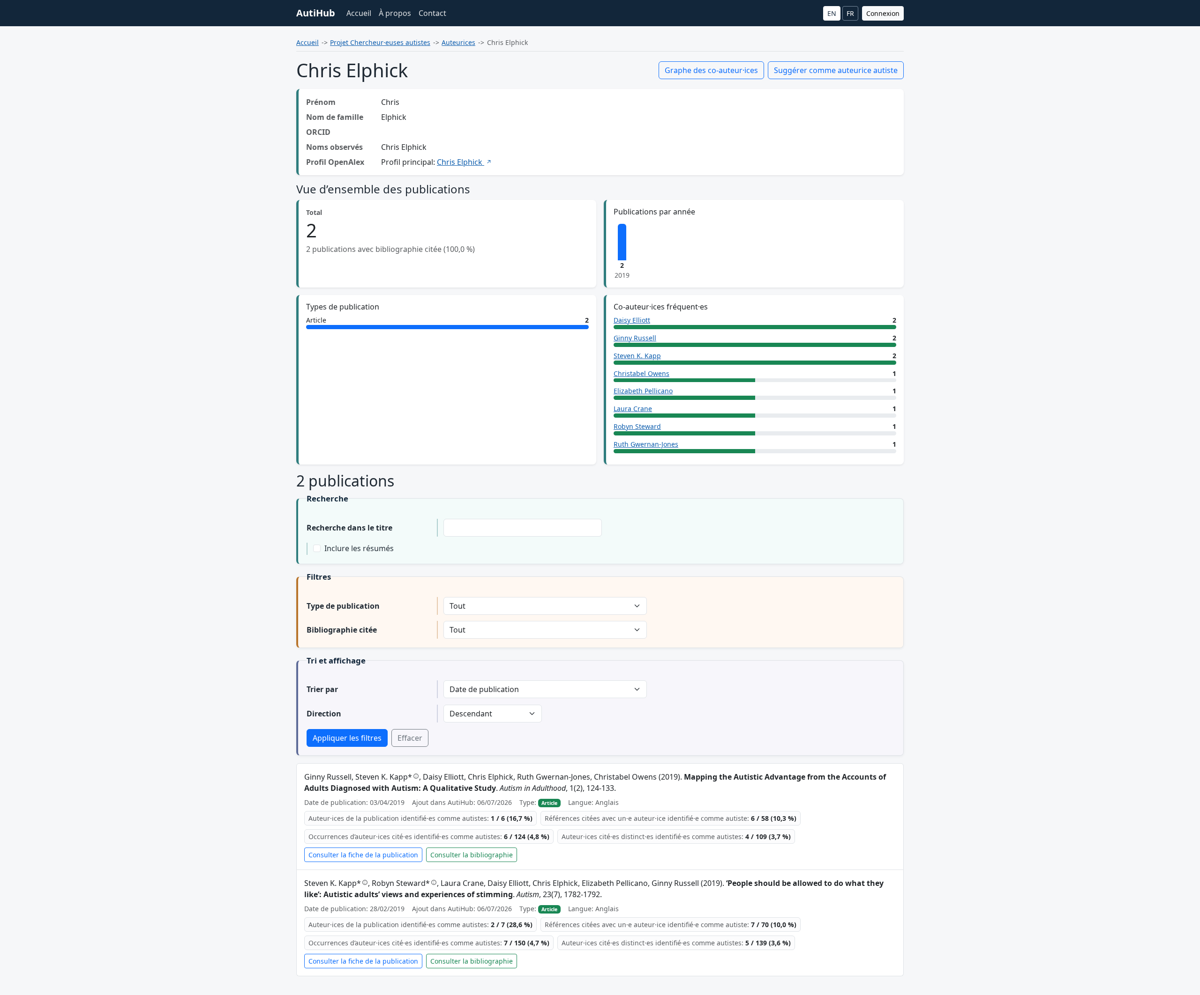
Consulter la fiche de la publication (363, 854)
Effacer (410, 738)
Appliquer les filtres (347, 738)
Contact (432, 13)
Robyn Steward (637, 426)
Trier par (322, 689)
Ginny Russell (635, 337)
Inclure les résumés (359, 548)
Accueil (358, 13)
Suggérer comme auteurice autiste (836, 70)
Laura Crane (633, 408)
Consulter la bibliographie (471, 854)
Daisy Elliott (632, 320)
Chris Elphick (460, 162)
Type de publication (343, 606)
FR (850, 13)
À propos (395, 13)
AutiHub (315, 13)
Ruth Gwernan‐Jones (646, 444)
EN (831, 13)
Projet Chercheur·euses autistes (380, 42)
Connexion (883, 13)
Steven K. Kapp (637, 355)
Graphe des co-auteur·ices (711, 70)
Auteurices (458, 42)
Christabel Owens (641, 373)
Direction (324, 713)
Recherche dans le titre (349, 527)
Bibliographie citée (342, 629)
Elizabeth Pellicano (643, 390)
